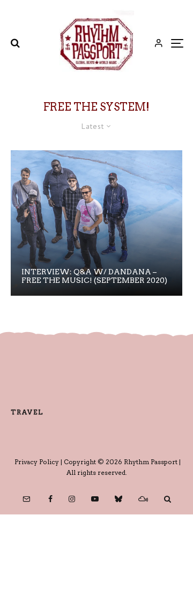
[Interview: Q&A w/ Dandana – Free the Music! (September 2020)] (96, 223)
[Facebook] (50, 499)
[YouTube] (95, 499)
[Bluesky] (118, 499)
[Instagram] (72, 499)
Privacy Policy (36, 462)
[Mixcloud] (143, 499)
